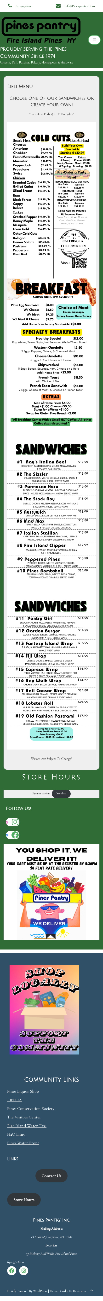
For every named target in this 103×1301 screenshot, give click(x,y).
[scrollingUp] (91, 1290)
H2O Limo (16, 1134)
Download (61, 793)
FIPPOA (14, 1099)
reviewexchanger (84, 1291)
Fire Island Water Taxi (26, 1125)
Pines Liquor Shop (23, 1091)
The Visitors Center (24, 1117)
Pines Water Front (23, 1142)
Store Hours (23, 1199)
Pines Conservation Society (30, 1108)
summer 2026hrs (41, 793)
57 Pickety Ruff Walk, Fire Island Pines (51, 1254)
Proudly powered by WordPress (27, 1291)
